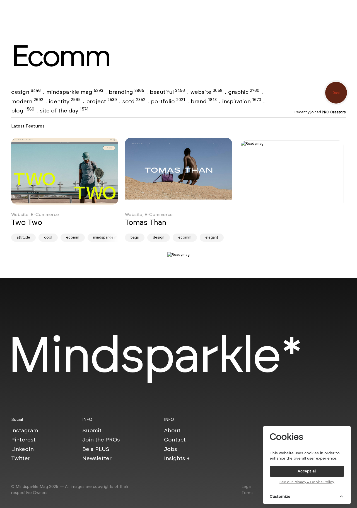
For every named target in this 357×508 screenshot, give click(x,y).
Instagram (24, 430)
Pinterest (23, 439)
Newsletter (97, 458)
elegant (211, 237)
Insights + (177, 458)
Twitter (20, 458)
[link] (64, 171)
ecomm (72, 237)
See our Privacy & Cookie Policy (306, 482)
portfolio (168, 101)
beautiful (167, 92)
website (206, 92)
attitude (23, 237)
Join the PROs (101, 439)
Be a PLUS (95, 449)
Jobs (170, 449)
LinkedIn (22, 449)
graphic (243, 92)
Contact (175, 439)
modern (27, 101)
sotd (133, 101)
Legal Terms (248, 489)
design (26, 92)
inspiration (241, 101)
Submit (92, 430)
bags (135, 237)
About (172, 430)
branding (126, 92)
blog (22, 110)
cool (48, 237)
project (101, 101)
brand (204, 101)
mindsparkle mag (74, 92)
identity (65, 101)
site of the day (64, 110)
